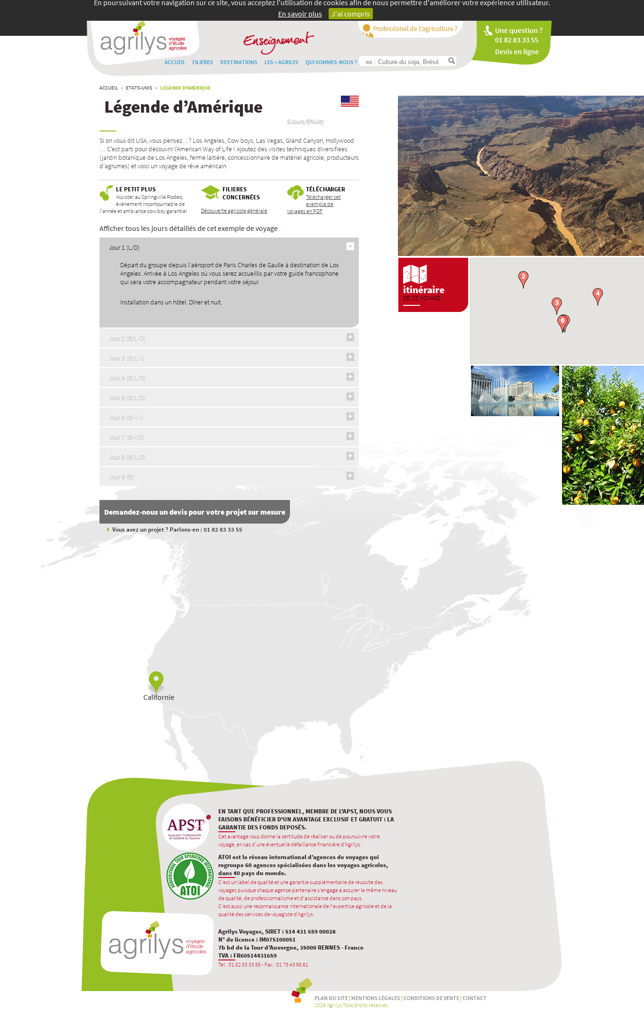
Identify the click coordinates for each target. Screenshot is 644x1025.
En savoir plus (300, 13)
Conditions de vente (431, 997)
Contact (474, 997)
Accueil (175, 62)
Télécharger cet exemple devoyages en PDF (314, 203)
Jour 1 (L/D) (124, 247)
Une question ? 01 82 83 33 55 (519, 34)
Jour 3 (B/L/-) (126, 358)
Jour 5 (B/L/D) (127, 398)
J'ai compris (350, 13)
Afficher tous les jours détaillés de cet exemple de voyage (188, 228)
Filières (202, 62)
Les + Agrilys (281, 62)
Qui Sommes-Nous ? (331, 62)
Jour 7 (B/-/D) (126, 437)
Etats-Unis (139, 87)
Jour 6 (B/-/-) (125, 417)
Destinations (238, 62)
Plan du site (331, 997)
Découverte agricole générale (234, 210)
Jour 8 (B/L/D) (127, 457)
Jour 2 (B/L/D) (127, 338)
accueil (108, 87)
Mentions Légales (375, 997)
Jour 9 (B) (121, 477)
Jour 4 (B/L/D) (127, 378)
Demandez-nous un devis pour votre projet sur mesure (194, 512)
